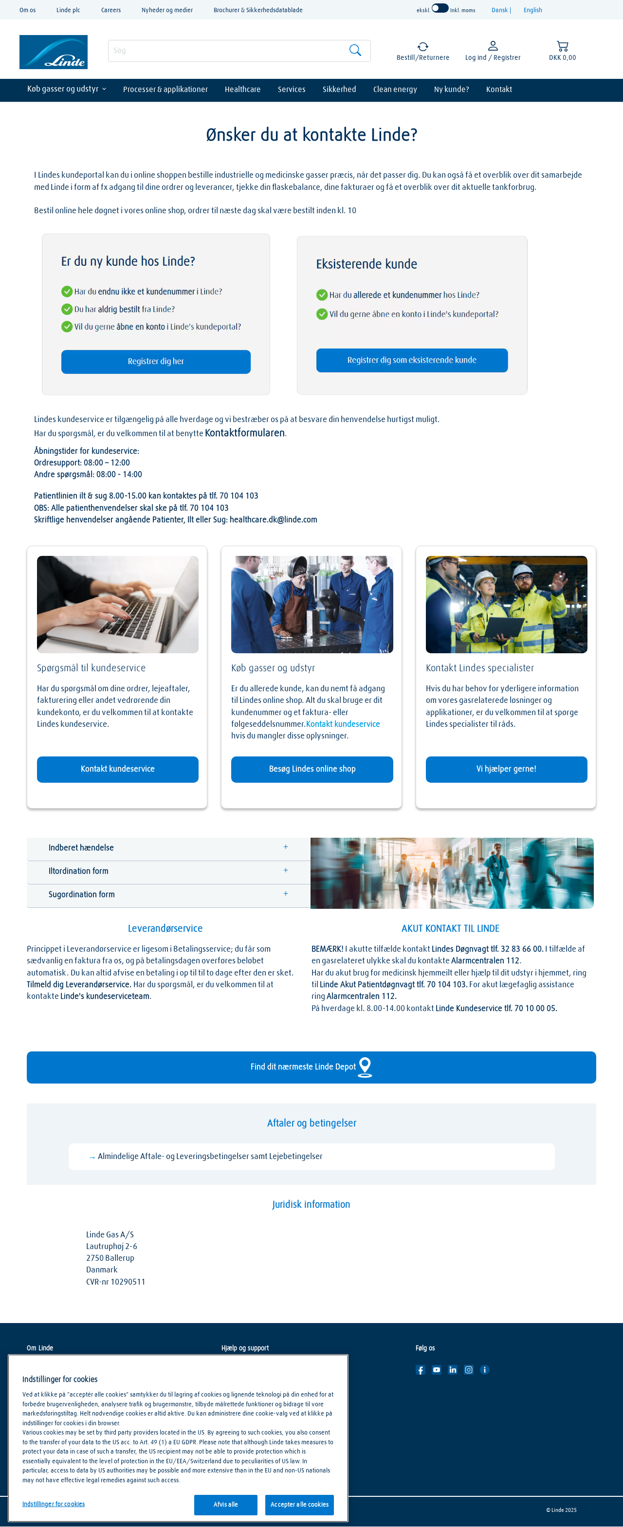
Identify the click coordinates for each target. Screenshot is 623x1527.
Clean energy (395, 89)
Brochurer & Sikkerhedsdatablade (258, 10)
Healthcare (243, 89)
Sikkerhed (339, 89)
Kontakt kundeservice (118, 769)
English (533, 10)
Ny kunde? (451, 89)
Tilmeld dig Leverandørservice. (80, 985)
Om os (27, 10)
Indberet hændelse (81, 848)
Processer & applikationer (165, 89)
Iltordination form (79, 871)
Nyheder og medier (167, 10)
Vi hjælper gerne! (506, 769)
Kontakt (499, 89)
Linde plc (68, 10)
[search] (239, 51)
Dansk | (502, 10)
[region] (178, 1438)
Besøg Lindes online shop (312, 769)
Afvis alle (226, 1505)
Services (292, 89)
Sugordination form (82, 895)
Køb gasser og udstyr (63, 89)
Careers (111, 10)
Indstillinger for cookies (53, 1504)
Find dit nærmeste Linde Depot (304, 1067)
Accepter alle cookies (300, 1505)
